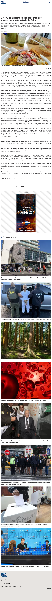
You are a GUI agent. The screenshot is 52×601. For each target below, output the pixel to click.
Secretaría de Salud (20, 186)
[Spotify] (9, 583)
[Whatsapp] (44, 68)
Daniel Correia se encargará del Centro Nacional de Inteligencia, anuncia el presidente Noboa (25, 567)
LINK (21, 178)
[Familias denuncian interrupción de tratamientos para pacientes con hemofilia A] (26, 380)
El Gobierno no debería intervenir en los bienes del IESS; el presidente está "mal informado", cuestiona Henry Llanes (23, 278)
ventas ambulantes (30, 186)
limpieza (3, 186)
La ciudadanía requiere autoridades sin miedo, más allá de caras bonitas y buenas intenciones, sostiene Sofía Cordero (24, 525)
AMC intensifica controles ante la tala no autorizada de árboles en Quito (21, 360)
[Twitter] (46, 68)
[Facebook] (48, 68)
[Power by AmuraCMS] (48, 588)
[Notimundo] (3, 2)
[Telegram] (50, 68)
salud (14, 186)
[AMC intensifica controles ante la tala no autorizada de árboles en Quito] (26, 340)
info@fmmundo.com (4, 580)
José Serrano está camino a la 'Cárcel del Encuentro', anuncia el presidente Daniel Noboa (26, 319)
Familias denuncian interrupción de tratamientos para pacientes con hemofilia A (23, 400)
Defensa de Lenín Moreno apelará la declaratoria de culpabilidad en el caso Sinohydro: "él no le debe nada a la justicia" (25, 441)
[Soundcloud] (7, 583)
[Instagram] (4, 583)
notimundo (8, 186)
